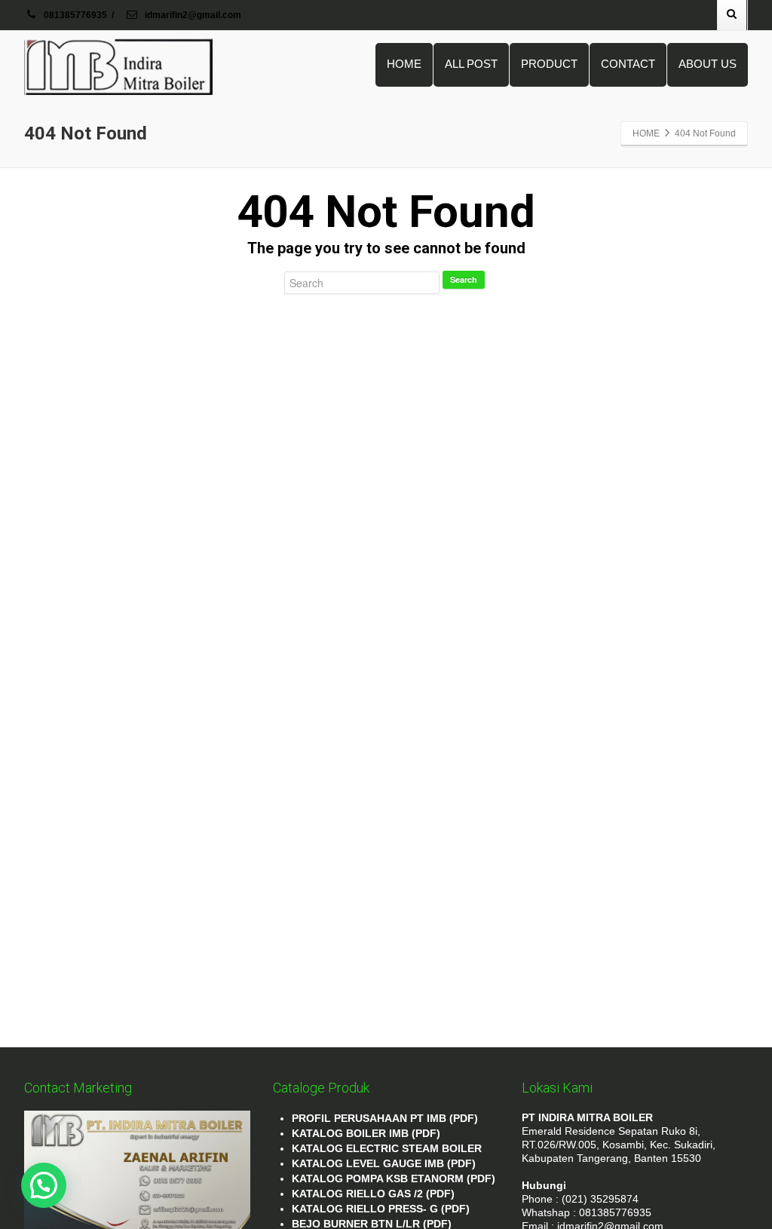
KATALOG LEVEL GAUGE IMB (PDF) (384, 1163)
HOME (404, 63)
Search (463, 279)
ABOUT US (708, 63)
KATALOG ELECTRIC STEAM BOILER (387, 1148)
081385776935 (75, 15)
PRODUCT (549, 63)
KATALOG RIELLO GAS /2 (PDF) (373, 1194)
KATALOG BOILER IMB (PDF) (366, 1133)
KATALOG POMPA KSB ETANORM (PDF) (393, 1178)
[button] (43, 1185)
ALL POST (471, 63)
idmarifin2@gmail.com (191, 15)
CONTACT (628, 63)
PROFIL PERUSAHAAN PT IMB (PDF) (385, 1118)
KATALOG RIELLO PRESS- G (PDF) (381, 1209)
